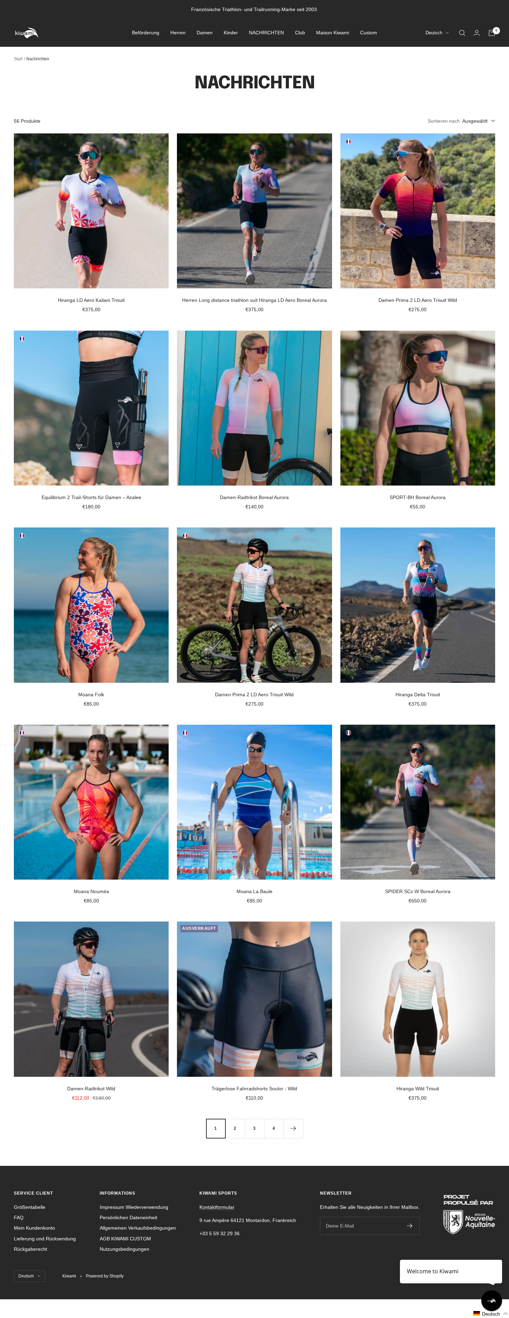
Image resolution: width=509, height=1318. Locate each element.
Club (300, 33)
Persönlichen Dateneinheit (128, 1217)
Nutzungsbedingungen (124, 1249)
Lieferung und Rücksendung (45, 1238)
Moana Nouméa (91, 891)
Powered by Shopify (105, 1276)
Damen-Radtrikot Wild (91, 1088)
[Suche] (462, 33)
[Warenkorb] (491, 33)
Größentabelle (29, 1207)
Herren (178, 33)
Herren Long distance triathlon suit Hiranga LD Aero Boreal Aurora (254, 300)
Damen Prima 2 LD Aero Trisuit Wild (417, 300)
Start (18, 58)
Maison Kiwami (332, 33)
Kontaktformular (216, 1207)
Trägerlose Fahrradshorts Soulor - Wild (254, 1088)
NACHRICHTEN (266, 33)
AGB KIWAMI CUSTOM (125, 1238)
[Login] (477, 33)
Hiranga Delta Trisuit (417, 694)
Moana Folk (91, 694)
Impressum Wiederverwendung (134, 1207)
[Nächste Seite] (293, 1128)
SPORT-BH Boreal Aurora (418, 497)
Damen (205, 33)
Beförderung (145, 33)
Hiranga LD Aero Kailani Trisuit (91, 300)
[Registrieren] (410, 1225)
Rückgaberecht (30, 1249)
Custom (368, 33)
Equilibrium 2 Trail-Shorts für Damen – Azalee (91, 497)
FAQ (19, 1217)
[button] (491, 1313)
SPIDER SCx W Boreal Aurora (417, 891)
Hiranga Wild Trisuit (417, 1088)
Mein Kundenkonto (34, 1228)
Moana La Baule (254, 891)
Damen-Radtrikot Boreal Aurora (254, 497)
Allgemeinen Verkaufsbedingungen (138, 1228)
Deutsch (434, 33)
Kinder (231, 33)
